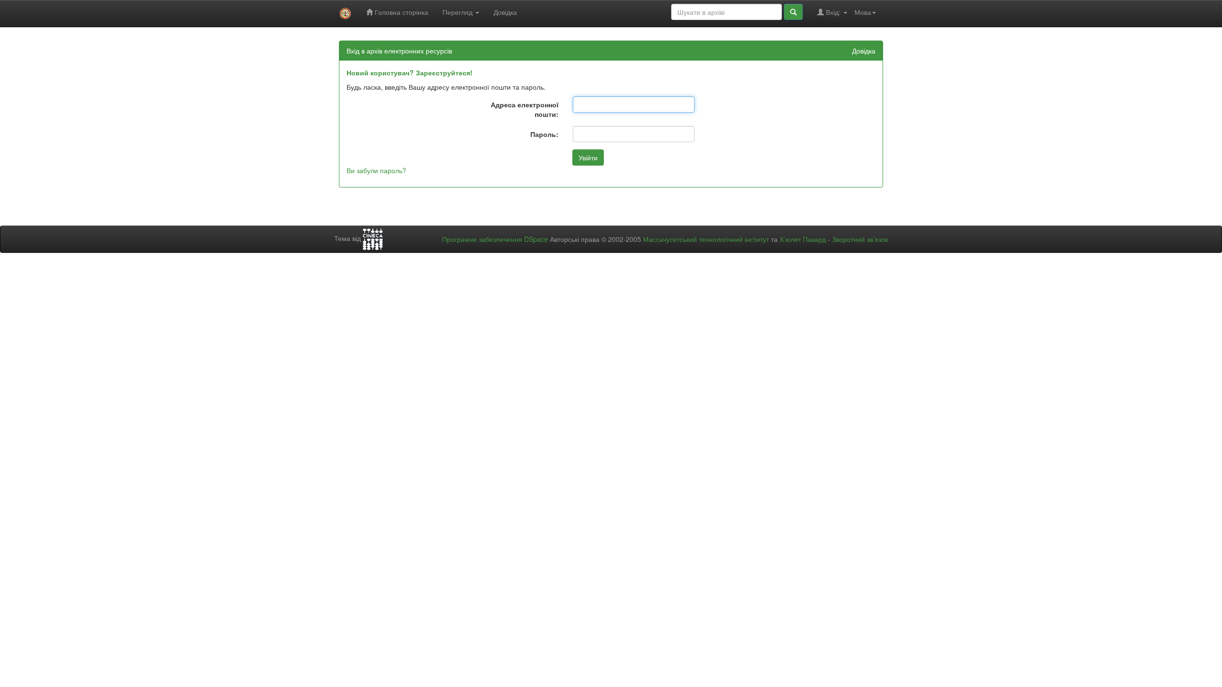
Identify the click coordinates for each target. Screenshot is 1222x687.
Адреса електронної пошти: (524, 109)
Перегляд (458, 12)
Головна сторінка (400, 12)
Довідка (505, 12)
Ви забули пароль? (376, 170)
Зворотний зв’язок (860, 239)
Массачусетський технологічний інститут (706, 239)
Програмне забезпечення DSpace (495, 239)
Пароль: (544, 134)
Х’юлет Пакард (803, 239)
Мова (862, 12)
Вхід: (833, 12)
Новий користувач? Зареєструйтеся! (410, 72)
